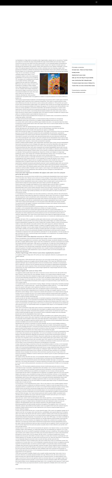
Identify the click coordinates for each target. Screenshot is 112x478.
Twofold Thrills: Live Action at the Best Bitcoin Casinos (83, 85)
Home (41, 32)
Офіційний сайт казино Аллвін (78, 75)
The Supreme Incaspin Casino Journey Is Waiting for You (83, 83)
